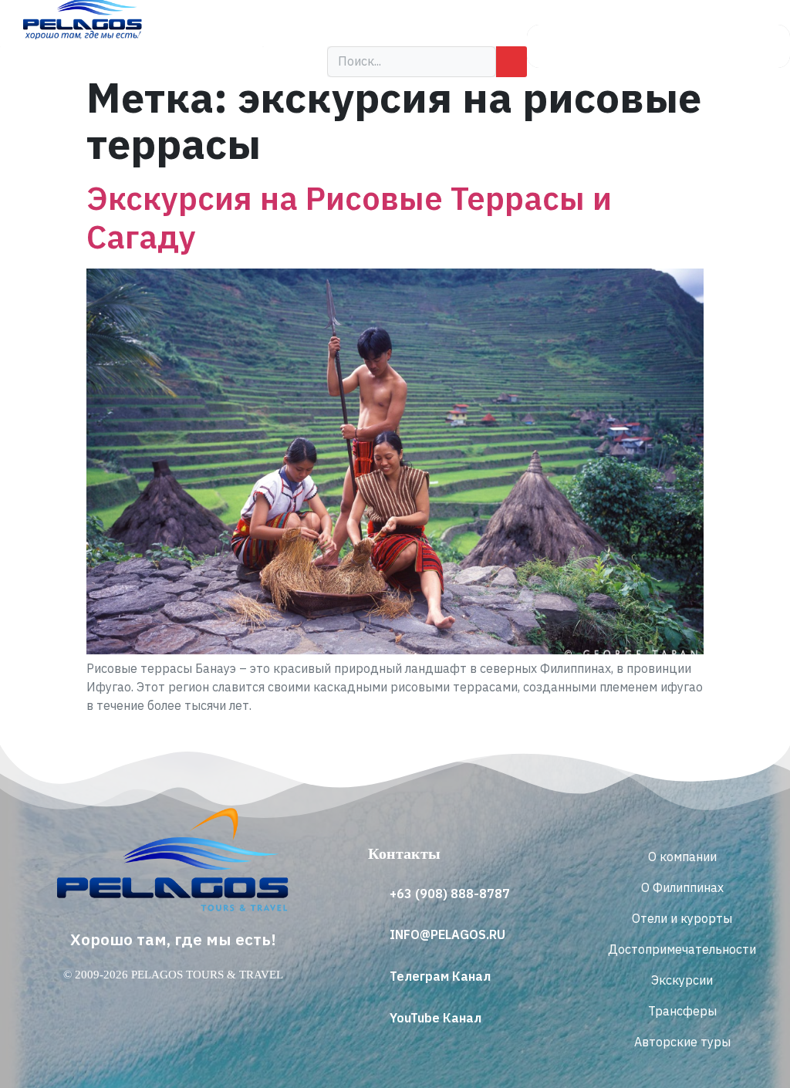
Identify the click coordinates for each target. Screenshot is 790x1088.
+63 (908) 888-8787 (450, 893)
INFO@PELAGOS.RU (447, 934)
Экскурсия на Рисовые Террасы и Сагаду (349, 217)
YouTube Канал (435, 1017)
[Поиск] (511, 61)
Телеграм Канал (440, 976)
